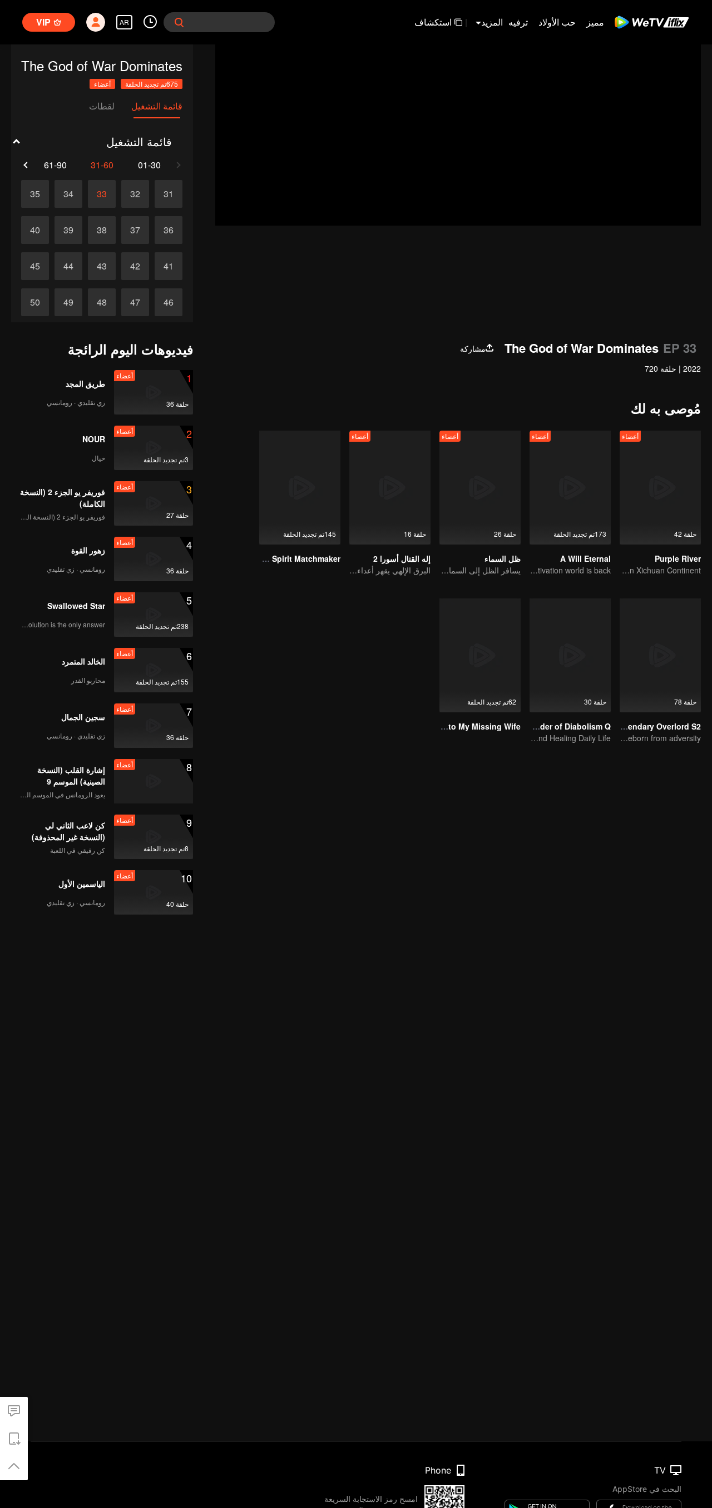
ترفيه (518, 22)
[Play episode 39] (68, 230)
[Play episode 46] (168, 302)
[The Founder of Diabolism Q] (570, 655)
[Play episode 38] (102, 230)
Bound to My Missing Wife (471, 726)
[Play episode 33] (102, 194)
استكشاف (433, 22)
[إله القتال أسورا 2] (390, 488)
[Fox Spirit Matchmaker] (299, 488)
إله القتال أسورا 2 (402, 558)
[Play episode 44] (68, 266)
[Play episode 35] (35, 194)
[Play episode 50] (35, 302)
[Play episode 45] (35, 266)
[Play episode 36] (168, 230)
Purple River (678, 558)
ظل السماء (502, 558)
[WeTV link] (652, 22)
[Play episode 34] (68, 194)
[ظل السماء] (480, 488)
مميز (595, 22)
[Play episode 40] (35, 230)
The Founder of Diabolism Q (557, 726)
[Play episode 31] (168, 194)
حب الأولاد (557, 22)
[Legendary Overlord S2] (660, 655)
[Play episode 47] (135, 302)
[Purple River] (660, 488)
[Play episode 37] (135, 230)
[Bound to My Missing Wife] (480, 655)
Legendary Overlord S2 (657, 726)
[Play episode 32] (135, 194)
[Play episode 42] (135, 266)
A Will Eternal (585, 558)
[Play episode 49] (68, 302)
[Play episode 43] (102, 266)
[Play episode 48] (102, 302)
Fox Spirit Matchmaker (297, 558)
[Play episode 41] (168, 266)
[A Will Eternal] (570, 488)
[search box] (179, 22)
